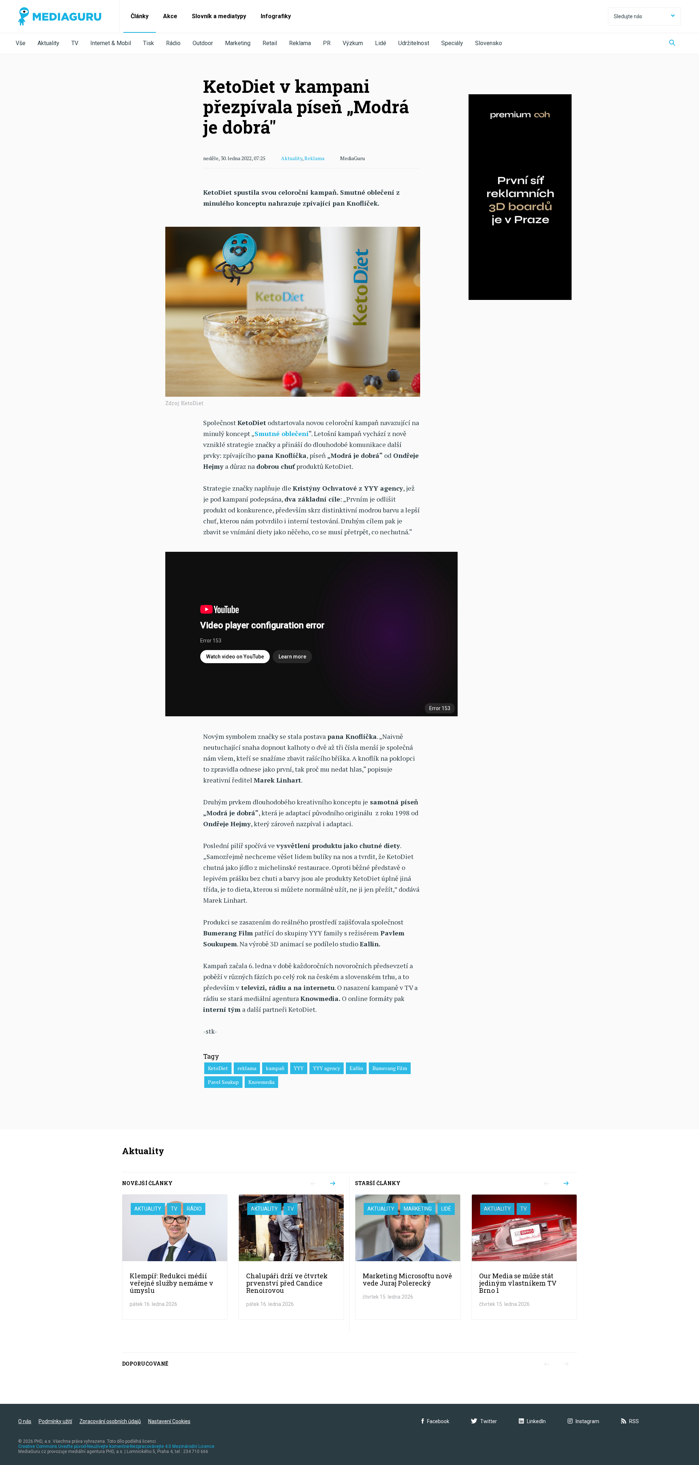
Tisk (148, 43)
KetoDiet (218, 1068)
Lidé (380, 43)
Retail (269, 43)
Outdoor (203, 43)
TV (74, 43)
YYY (299, 1068)
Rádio (173, 43)
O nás (24, 1421)
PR (327, 43)
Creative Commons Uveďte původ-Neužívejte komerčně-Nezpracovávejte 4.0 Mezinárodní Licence (116, 1446)
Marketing (237, 43)
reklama (246, 1068)
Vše (20, 43)
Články (140, 16)
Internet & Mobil (110, 43)
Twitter (488, 1421)
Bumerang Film (389, 1068)
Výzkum (353, 43)
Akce (170, 16)
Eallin (356, 1068)
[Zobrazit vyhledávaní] (672, 43)
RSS (634, 1421)
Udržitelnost (413, 43)
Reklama (300, 43)
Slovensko (488, 43)
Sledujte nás (628, 16)
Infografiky (276, 16)
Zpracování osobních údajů (110, 1421)
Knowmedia (261, 1081)
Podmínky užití (55, 1421)
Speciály (452, 43)
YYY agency (326, 1068)
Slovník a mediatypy (219, 16)
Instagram (587, 1421)
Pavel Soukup (223, 1081)
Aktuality (48, 43)
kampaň (275, 1068)
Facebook (438, 1421)
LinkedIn (536, 1421)
